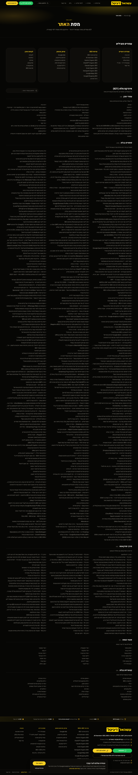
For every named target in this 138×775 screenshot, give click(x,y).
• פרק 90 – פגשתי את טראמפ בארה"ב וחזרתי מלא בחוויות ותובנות (27, 631)
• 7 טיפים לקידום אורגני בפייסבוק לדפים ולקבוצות (32, 167)
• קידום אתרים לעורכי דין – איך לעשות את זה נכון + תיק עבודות (71, 474)
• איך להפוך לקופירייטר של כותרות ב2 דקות (119, 211)
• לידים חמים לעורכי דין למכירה (37, 356)
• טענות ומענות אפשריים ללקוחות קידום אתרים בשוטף (73, 322)
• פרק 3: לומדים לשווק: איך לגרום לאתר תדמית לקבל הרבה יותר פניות (69, 573)
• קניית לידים (85, 697)
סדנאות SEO (29, 68)
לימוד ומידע (79, 3)
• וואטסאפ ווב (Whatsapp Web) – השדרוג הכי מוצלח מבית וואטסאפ (26, 306)
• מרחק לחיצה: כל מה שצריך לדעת (122, 411)
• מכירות (86, 689)
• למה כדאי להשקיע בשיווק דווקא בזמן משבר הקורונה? (116, 361)
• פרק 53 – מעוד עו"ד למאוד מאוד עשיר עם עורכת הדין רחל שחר (113, 597)
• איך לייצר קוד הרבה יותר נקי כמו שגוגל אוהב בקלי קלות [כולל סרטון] (112, 222)
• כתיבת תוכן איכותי (83, 351)
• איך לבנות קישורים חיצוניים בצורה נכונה (34, 190)
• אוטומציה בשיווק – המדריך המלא (36, 172)
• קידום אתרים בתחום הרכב (124, 464)
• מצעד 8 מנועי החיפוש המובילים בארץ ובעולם (118, 409)
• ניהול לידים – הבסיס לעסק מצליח (122, 414)
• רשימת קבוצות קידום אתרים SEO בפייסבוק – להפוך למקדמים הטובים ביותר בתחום (26, 495)
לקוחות (31, 55)
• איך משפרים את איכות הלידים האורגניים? (34, 251)
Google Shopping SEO (90, 76)
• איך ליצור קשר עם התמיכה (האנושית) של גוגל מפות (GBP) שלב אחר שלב (69, 225)
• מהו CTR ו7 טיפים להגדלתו (124, 395)
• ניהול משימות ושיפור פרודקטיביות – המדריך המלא (31, 414)
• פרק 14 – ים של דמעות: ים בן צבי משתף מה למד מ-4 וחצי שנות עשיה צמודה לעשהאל (26, 557)
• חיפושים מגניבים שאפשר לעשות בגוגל (77, 319)
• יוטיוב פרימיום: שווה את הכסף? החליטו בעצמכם (32, 322)
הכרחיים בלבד (39, 768)
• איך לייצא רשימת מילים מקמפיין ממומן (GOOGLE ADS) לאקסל (113, 219)
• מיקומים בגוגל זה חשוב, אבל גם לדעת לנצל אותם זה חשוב (72, 401)
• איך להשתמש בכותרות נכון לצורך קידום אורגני (32, 214)
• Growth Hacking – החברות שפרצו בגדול (34, 535)
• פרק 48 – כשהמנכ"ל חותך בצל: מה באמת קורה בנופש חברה (114, 591)
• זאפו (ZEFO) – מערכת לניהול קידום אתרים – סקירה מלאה (115, 309)
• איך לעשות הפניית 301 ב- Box (123, 238)
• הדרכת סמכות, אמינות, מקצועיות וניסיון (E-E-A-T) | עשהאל (29, 280)
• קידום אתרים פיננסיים (125, 477)
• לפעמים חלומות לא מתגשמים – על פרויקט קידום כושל (116, 366)
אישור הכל (39, 763)
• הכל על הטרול (84, 293)
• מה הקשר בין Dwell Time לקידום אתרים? (34, 377)
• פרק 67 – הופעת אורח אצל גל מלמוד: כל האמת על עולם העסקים (113, 610)
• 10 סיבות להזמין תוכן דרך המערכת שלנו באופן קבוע (74, 154)
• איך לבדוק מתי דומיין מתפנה (123, 185)
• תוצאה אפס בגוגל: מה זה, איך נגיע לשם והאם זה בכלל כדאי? (114, 527)
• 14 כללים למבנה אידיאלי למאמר (36, 156)
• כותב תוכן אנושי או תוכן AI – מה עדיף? (77, 332)
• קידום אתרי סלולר (126, 456)
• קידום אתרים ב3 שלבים (82, 458)
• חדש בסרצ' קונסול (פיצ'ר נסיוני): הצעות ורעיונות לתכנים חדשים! (27, 311)
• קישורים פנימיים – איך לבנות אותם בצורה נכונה (118, 485)
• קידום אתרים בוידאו (40, 128)
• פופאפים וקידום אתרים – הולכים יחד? (77, 435)
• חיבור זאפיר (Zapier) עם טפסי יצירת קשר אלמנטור (74, 317)
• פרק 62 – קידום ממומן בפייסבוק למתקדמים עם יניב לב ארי (72, 604)
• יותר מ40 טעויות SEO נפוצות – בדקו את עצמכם (118, 327)
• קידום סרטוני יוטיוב (40, 479)
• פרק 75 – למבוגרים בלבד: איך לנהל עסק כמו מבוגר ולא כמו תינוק (113, 618)
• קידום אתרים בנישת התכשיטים (37, 461)
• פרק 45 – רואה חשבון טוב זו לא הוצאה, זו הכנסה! (117, 589)
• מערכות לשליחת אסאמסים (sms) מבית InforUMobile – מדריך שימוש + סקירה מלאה (26, 403)
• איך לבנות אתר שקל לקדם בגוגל (36, 188)
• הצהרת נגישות (127, 113)
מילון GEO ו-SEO (40, 750)
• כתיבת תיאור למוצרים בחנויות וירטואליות (34, 353)
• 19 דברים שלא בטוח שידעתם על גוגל (121, 161)
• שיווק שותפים (127, 699)
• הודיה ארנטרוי (84, 653)
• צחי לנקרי (86, 664)
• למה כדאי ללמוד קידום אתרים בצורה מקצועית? (75, 361)
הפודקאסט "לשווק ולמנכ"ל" (37, 735)
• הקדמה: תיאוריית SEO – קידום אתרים (121, 303)
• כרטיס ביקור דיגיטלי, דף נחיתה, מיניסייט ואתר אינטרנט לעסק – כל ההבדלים (26, 345)
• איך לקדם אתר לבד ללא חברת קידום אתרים (119, 246)
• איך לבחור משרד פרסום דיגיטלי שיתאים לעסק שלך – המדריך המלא (69, 188)
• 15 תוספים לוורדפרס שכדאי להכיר (78, 159)
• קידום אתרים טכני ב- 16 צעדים (80, 466)
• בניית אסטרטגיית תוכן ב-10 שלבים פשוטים (119, 267)
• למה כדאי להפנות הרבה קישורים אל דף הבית (33, 359)
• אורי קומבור (42, 648)
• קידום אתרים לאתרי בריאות (123, 469)
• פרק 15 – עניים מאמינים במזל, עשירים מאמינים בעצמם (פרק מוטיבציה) (112, 560)
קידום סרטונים (61, 68)
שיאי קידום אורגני (40, 738)
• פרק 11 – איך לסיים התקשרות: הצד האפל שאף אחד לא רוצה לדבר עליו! (26, 555)
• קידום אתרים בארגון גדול (124, 461)
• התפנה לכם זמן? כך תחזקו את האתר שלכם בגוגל (117, 306)
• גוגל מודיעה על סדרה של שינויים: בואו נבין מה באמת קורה (115, 269)
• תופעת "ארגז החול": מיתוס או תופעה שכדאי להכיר (31, 524)
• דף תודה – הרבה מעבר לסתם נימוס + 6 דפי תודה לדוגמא (30, 272)
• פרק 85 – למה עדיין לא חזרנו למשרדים (34, 626)
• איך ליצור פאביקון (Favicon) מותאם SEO (76, 222)
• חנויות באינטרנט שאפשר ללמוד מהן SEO (34, 319)
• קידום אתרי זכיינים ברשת (81, 453)
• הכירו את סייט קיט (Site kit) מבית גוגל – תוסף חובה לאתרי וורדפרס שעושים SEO (69, 290)
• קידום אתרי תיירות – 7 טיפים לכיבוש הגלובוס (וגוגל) (74, 456)
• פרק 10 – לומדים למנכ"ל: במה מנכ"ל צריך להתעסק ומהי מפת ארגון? (69, 555)
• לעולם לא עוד (42, 364)
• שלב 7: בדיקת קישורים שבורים (80, 516)
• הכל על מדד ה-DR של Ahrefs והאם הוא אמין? (32, 293)
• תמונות (129, 136)
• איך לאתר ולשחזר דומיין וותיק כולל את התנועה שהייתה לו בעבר (113, 183)
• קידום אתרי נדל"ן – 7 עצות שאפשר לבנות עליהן (32, 453)
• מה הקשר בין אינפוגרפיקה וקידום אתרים (77, 377)
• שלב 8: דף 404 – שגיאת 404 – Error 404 (34, 516)
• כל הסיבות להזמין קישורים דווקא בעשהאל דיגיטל (74, 338)
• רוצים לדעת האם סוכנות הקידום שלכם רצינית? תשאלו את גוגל (28, 490)
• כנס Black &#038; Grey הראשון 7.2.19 (77, 345)
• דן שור (44, 651)
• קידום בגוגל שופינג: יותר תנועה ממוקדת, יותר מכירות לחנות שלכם (70, 131)
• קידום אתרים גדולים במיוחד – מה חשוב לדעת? (32, 464)
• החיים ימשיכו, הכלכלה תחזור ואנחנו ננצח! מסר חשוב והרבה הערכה (69, 285)
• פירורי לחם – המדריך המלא (81, 437)
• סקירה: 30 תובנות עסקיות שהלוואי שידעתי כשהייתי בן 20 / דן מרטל (112, 427)
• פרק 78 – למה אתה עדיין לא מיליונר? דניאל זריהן (117, 620)
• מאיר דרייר (128, 659)
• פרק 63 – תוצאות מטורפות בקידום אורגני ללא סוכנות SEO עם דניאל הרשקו (26, 604)
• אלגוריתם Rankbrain (125, 256)
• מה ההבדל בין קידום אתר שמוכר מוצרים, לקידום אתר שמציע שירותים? (112, 377)
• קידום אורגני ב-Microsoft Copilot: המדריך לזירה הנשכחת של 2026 (26, 445)
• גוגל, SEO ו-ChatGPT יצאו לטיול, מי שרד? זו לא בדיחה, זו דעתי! (70, 269)
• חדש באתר (42, 113)
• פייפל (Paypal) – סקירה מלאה (37, 435)
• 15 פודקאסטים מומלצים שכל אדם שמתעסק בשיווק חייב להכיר (113, 159)
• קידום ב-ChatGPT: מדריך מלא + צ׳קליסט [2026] (117, 479)
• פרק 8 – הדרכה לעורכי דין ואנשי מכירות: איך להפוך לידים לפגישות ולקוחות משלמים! (26, 620)
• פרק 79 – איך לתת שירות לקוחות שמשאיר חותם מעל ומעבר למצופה (69, 620)
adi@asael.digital (125, 763)
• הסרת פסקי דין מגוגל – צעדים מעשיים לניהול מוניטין (31, 298)
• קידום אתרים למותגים (39, 472)
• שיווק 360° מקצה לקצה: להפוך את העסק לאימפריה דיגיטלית (28, 134)
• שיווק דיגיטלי (85, 500)
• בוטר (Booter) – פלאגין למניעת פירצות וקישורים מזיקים (115, 264)
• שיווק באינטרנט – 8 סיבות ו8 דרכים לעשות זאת (118, 500)
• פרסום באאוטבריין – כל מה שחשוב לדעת (34, 440)
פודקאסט (30, 63)
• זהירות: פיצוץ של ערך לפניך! (123, 311)
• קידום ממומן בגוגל (126, 697)
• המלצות (129, 110)
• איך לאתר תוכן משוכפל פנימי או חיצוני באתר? (75, 183)
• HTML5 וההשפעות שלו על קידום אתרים (120, 537)
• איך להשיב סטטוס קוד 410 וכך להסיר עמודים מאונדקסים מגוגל (113, 214)
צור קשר (63, 3)
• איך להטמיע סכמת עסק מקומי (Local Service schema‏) (29, 206)
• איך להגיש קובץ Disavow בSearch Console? (118, 206)
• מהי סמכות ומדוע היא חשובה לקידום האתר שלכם (31, 395)
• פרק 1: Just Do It (126, 555)
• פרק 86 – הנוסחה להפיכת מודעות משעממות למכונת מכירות (114, 628)
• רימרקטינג (128, 493)
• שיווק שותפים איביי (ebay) (38, 500)
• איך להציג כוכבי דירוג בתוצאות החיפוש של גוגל (32, 211)
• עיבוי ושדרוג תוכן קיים (39, 430)
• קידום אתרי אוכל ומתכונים (81, 448)
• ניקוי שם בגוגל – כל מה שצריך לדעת (78, 419)
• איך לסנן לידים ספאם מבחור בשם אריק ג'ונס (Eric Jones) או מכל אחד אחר (26, 230)
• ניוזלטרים (43, 689)
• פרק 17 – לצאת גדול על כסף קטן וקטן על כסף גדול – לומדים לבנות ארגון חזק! (26, 560)
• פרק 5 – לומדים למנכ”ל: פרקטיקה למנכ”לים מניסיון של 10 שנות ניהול (26, 591)
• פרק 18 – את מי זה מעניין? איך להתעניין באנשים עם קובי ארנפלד (113, 562)
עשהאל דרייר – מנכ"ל (123, 63)
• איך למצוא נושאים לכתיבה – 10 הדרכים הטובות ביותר (116, 230)
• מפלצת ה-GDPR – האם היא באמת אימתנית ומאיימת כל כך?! (71, 406)
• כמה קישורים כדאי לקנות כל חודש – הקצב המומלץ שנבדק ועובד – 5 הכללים (112, 345)
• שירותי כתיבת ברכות (125, 511)
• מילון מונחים (128, 689)
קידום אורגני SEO (92, 55)
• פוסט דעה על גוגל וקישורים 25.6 (122, 435)
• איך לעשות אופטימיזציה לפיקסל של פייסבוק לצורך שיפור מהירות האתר (26, 235)
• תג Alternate (85, 522)
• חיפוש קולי (128, 319)
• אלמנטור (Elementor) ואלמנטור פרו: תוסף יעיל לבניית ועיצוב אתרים (69, 256)
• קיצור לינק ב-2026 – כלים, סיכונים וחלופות (119, 482)
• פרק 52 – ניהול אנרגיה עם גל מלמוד (35, 594)
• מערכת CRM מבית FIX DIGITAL (122, 406)
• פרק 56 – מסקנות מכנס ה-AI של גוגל (121, 599)
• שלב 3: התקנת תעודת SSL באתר (79, 514)
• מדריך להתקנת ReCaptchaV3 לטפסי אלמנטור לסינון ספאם (71, 369)
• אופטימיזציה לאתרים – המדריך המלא (121, 175)
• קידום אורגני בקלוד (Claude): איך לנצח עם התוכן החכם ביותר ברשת (112, 128)
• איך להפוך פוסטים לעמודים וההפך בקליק (77, 211)
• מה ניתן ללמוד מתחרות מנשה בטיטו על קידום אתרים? (116, 390)
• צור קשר (43, 123)
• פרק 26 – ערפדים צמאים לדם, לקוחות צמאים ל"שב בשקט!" (114, 570)
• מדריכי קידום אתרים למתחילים (37, 684)
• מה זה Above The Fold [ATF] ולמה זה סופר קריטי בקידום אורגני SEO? (69, 382)
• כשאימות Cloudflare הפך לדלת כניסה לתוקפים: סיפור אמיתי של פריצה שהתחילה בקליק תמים (112, 348)
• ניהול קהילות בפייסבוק (82, 416)
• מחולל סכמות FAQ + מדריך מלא (122, 401)
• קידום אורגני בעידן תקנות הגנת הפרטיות (120, 448)
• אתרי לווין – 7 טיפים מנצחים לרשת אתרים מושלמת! (116, 261)
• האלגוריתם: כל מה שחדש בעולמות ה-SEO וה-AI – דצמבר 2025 (28, 274)
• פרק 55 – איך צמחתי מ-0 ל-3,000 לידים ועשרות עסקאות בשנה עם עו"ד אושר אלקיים (26, 597)
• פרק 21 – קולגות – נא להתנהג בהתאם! (77, 565)
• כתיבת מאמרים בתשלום (124, 351)
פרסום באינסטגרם (60, 60)
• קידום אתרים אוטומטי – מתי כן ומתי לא (120, 458)
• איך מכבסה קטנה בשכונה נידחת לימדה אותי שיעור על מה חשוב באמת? (69, 251)
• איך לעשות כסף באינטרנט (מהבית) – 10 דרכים (75, 238)
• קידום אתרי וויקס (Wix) (39, 451)
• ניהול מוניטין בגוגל (126, 121)
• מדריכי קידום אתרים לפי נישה (80, 686)
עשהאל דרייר (41, 732)
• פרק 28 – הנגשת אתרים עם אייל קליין (35, 570)
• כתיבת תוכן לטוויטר (40, 351)
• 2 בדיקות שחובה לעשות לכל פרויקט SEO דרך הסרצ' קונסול (71, 161)
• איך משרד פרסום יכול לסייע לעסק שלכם (120, 253)
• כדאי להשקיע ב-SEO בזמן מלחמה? (121, 332)
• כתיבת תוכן (85, 684)
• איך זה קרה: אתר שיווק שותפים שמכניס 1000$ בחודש (73, 180)
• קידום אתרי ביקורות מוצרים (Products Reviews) (117, 451)
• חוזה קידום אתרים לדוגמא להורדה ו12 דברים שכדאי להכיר (29, 314)
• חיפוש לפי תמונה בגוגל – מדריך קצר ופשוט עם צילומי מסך (29, 317)
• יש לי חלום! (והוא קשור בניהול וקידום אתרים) (33, 330)
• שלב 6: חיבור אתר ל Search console (121, 516)
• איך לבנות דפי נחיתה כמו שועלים (122, 190)
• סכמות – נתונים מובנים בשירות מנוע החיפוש (33, 424)
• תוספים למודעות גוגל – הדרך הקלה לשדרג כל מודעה (74, 524)
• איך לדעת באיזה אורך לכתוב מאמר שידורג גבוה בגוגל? (30, 198)
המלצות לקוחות (40, 747)
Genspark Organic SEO (90, 71)
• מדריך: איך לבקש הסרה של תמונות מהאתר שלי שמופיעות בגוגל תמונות (26, 374)
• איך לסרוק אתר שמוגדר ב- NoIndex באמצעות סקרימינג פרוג (114, 232)
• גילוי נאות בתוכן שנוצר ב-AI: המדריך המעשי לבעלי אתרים (29, 269)
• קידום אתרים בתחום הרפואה (80, 464)
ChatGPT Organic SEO (90, 63)
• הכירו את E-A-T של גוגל (125, 293)
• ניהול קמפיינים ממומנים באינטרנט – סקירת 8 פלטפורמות (115, 419)
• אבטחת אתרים (127, 678)
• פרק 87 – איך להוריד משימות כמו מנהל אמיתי (75, 628)
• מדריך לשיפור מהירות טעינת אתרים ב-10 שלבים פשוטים (115, 372)
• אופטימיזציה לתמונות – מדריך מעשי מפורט (76, 175)
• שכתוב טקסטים (84, 511)
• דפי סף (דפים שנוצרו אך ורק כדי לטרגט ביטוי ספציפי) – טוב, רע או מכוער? (112, 274)
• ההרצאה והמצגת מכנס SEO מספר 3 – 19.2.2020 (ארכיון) (72, 282)
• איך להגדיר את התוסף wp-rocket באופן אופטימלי (117, 204)
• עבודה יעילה (85, 692)
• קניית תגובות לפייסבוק (39, 487)
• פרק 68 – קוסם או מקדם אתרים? (79, 610)
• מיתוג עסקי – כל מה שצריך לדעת (36, 401)
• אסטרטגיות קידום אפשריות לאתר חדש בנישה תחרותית (73, 259)
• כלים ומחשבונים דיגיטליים (81, 681)
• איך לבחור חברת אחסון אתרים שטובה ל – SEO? (118, 188)
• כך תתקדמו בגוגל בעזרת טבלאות (36, 335)
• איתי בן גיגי (128, 651)
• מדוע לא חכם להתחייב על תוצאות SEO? (34, 366)
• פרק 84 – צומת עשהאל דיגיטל (80, 626)
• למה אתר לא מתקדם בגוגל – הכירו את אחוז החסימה (74, 359)
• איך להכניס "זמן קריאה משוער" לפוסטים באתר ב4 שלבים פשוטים (70, 209)
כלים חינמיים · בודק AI (38, 753)
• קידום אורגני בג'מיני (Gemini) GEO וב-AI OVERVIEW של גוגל (114, 126)
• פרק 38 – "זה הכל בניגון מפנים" (79, 581)
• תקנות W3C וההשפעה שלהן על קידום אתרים (118, 529)
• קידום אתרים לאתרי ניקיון (38, 469)
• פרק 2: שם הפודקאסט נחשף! (37, 562)
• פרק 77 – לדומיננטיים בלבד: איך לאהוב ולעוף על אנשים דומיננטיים (26, 618)
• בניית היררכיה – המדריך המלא (80, 267)
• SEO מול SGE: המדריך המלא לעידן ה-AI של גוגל (118, 540)
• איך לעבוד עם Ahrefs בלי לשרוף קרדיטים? (33, 232)
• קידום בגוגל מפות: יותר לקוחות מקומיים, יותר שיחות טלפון (115, 131)
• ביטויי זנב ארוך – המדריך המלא (80, 264)
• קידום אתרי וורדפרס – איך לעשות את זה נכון (119, 453)
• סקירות (129, 692)
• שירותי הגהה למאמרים (39, 508)
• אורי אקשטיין (85, 648)
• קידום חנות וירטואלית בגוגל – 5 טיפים (78, 479)
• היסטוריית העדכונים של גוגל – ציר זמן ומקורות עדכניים (30, 288)
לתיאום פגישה (12, 3)
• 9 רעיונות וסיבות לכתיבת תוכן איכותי (121, 172)
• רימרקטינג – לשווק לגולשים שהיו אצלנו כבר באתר (74, 493)
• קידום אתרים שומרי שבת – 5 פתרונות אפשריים (75, 477)
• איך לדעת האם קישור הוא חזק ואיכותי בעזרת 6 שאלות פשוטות (70, 201)
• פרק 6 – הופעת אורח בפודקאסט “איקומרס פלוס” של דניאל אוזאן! (69, 602)
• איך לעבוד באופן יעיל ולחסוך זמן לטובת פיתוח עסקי (74, 232)
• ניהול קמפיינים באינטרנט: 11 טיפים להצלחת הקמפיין (30, 416)
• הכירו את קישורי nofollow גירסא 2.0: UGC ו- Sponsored (29, 290)
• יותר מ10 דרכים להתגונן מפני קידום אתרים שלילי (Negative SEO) (69, 324)
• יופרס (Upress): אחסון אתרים (123, 324)
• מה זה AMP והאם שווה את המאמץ (36, 382)
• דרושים (129, 107)
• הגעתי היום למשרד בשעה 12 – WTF (121, 280)
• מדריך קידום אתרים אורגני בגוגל (122, 374)
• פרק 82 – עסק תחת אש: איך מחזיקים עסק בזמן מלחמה (29, 623)
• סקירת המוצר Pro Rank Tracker (79, 427)
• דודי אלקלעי (85, 651)
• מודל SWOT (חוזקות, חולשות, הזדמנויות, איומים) (117, 398)
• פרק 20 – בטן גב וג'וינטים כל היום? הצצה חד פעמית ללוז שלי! (114, 565)
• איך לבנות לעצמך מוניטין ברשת (80, 190)
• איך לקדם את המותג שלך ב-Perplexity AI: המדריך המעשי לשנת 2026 (26, 243)
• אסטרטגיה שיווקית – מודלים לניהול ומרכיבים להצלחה (116, 259)
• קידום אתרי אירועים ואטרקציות (36, 448)
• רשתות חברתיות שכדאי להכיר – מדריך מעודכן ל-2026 (116, 498)
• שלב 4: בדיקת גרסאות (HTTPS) (36, 514)
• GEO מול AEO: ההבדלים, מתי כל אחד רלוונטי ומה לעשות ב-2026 (113, 535)
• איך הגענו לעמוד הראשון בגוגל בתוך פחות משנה (118, 180)
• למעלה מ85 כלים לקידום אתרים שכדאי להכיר (75, 364)
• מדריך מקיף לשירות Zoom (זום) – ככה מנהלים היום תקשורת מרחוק (26, 372)
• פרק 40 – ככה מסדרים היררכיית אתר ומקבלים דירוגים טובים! (71, 583)
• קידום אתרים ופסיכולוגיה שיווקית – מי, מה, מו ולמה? (116, 466)
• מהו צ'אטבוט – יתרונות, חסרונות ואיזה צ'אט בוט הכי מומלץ (29, 393)
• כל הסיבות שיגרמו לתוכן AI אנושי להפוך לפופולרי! (31, 338)
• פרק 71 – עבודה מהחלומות (38, 612)
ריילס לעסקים (61, 65)
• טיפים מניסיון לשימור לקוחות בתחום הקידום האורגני (116, 322)
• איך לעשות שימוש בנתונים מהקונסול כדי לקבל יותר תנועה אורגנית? (112, 240)
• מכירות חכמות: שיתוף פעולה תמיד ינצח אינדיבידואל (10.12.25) (113, 403)
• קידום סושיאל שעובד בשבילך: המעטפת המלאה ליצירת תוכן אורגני (112, 134)
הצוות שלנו (126, 60)
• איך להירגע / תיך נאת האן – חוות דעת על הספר (118, 209)
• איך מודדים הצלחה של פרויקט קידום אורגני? (76, 248)
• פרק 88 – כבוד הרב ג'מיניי (38, 628)
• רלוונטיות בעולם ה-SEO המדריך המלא (121, 495)
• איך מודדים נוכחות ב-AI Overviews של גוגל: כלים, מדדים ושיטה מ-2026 (26, 248)
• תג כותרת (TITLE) (83, 519)
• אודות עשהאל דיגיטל (82, 105)
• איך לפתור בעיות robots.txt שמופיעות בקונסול (118, 243)
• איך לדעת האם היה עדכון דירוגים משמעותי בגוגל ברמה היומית (114, 201)
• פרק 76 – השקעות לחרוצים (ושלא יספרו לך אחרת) (74, 618)
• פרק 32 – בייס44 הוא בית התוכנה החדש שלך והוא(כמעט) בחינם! (70, 576)
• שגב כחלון (43, 664)
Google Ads (61, 55)
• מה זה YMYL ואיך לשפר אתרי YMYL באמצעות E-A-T (73, 385)
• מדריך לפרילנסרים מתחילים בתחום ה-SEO (33, 369)
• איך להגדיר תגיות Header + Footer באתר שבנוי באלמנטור (29, 204)
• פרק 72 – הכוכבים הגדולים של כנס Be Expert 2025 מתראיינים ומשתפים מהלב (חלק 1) (112, 615)
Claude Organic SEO (91, 65)
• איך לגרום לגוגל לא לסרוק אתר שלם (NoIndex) (118, 196)
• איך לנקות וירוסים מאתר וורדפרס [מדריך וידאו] (75, 230)
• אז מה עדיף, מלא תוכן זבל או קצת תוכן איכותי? (118, 177)
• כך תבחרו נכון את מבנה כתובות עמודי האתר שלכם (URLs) (72, 335)
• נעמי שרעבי (85, 659)
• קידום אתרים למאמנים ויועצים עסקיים (77, 472)
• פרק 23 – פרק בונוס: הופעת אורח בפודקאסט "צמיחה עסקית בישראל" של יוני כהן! (112, 568)
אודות (89, 3)
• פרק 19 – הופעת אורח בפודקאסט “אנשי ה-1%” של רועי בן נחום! (70, 562)
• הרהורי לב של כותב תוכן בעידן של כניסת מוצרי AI (74, 303)
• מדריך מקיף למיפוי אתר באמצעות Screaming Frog (74, 372)
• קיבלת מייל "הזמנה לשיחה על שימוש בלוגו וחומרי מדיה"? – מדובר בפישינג (112, 445)
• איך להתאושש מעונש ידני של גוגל (122, 217)
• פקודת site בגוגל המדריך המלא (122, 440)
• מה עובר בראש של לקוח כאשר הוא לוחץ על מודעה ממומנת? (114, 393)
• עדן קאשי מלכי (127, 661)
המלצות (31, 58)
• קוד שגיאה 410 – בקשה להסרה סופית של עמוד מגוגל (73, 443)
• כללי (130, 684)
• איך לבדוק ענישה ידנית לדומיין (80, 185)
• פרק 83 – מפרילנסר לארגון (124, 626)
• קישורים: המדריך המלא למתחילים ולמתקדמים (75, 485)
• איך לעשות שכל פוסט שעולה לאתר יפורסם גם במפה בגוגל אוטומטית (69, 240)
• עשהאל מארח (41, 692)
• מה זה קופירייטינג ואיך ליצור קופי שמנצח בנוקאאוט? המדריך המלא (69, 380)
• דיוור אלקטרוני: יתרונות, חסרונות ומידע (77, 272)
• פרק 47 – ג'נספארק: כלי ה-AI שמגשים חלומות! (32, 589)
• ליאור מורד (85, 656)
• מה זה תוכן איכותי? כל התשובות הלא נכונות (33, 380)
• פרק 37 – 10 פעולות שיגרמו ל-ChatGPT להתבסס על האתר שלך (113, 581)
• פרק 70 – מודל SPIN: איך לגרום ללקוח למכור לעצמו (73, 612)
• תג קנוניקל (43, 519)
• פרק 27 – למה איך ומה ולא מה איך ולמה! (77, 570)
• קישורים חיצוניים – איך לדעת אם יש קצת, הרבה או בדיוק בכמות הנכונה (26, 482)
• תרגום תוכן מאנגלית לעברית (38, 529)
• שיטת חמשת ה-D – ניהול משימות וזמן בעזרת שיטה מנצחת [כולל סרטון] (112, 506)
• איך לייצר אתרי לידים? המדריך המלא (78, 219)
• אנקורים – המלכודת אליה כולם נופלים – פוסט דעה (31, 256)
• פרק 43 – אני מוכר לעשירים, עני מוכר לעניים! (75, 586)
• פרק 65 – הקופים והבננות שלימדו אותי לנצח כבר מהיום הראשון (70, 607)
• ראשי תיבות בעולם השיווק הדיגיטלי (78, 490)
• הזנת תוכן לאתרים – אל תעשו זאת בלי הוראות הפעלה (30, 282)
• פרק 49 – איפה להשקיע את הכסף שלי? (77, 591)
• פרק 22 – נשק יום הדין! (39, 565)
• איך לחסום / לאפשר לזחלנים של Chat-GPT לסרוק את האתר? (28, 217)
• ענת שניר (43, 661)
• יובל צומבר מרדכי (126, 656)
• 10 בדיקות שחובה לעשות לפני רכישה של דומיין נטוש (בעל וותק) (113, 151)
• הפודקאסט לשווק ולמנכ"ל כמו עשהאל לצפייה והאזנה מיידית (28, 110)
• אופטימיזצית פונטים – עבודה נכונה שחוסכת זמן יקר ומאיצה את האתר (26, 175)
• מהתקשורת (128, 118)
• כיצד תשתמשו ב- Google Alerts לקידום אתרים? (118, 335)
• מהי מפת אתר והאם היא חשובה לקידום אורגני (75, 395)
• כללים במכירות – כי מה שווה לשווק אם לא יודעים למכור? (115, 343)
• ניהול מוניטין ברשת (83, 414)
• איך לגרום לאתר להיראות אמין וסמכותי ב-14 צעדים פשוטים (28, 193)
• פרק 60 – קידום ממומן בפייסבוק (36, 602)
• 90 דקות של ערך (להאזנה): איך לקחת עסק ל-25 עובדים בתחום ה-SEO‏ (69, 172)
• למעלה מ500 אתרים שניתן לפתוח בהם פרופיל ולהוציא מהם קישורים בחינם (112, 364)
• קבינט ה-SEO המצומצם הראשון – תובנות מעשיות (117, 443)
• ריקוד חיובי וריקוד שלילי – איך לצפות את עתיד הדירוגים (30, 493)
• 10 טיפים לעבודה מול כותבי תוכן (122, 154)
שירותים (97, 3)
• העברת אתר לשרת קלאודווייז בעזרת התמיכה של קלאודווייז (72, 110)
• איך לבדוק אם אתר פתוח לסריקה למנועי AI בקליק (31, 183)
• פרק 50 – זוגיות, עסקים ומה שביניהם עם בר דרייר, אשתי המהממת (113, 594)
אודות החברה (126, 58)
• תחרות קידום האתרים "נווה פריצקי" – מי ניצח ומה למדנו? (72, 527)
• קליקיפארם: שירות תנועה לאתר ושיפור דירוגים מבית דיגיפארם (28, 485)
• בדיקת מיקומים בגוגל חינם (81, 261)
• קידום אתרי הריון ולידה (82, 451)
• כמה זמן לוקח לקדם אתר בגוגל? (79, 343)
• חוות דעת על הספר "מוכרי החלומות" (78, 314)
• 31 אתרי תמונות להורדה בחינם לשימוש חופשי (75, 164)
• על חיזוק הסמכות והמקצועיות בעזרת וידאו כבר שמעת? (73, 432)
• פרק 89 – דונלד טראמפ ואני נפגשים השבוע (119, 631)
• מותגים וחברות (84, 118)
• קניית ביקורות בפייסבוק (82, 487)
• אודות (130, 105)
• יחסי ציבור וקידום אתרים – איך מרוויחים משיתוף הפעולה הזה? (28, 327)
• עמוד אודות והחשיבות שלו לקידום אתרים (34, 432)
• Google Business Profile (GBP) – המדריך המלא (74, 535)
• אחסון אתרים (85, 678)
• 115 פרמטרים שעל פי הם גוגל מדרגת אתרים (119, 156)
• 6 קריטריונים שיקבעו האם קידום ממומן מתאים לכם (74, 167)
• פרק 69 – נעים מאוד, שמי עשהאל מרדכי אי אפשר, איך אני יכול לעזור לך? (26, 610)
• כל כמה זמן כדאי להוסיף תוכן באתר (121, 340)
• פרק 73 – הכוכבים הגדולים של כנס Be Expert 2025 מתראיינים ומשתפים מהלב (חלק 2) (69, 615)
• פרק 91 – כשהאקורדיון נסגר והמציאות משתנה (118, 633)
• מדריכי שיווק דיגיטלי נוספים (37, 686)
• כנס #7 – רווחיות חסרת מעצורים (79, 115)
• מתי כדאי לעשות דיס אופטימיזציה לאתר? (77, 411)
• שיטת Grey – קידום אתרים (81, 506)
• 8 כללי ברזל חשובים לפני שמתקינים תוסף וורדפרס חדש (72, 169)
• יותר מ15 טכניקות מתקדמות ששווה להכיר (33, 324)
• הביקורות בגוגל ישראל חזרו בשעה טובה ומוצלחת (75, 277)
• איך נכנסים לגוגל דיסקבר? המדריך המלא (77, 253)
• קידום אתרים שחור (40, 477)
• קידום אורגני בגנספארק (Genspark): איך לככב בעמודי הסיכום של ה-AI (69, 126)
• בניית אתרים (42, 678)
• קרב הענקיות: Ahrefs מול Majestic (121, 490)
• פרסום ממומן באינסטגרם (124, 123)
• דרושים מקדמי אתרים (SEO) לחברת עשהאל (76, 107)
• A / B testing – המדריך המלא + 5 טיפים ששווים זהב (73, 532)
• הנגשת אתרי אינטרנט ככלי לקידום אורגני (120, 298)
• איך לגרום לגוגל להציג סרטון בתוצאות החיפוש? (32, 196)
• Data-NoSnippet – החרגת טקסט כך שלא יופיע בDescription (28, 532)
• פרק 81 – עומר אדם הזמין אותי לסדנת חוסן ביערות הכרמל (72, 623)
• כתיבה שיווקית (84, 348)
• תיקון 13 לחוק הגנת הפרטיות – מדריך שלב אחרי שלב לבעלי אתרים (26, 527)
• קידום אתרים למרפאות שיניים (123, 474)
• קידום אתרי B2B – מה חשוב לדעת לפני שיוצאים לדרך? (30, 456)
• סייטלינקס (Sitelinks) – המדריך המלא (77, 424)
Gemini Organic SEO (91, 60)
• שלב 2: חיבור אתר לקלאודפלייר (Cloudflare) (118, 514)
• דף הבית (43, 105)
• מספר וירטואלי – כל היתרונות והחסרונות (77, 403)
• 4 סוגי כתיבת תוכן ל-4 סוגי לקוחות (36, 164)
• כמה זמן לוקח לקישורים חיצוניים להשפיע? (33, 343)
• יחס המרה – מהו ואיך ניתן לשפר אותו (78, 327)
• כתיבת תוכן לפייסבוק (125, 353)
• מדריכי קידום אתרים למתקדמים (122, 686)
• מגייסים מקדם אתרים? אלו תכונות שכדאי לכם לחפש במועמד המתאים (69, 366)
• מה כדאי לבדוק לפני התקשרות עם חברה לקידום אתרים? (29, 387)
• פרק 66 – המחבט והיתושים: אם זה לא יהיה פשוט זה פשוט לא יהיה (26, 607)
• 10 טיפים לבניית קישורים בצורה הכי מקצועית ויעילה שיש (29, 151)
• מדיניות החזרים (41, 115)
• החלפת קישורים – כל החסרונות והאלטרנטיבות (32, 285)
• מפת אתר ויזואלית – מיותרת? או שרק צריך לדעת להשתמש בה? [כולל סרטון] (26, 406)
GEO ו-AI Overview (91, 58)
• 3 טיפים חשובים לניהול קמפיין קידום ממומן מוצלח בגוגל (115, 164)
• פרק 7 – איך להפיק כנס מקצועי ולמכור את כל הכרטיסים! (115, 612)
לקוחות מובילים (19, 738)
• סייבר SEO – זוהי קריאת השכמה (122, 424)
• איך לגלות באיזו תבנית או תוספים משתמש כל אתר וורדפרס (72, 193)
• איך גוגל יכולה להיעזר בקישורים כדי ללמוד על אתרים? (30, 177)
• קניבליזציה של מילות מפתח (123, 487)
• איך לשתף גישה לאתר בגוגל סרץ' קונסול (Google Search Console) (112, 248)
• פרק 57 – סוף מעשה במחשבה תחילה (78, 599)
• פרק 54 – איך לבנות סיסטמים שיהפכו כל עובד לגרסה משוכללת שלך (69, 597)
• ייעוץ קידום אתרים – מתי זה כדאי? (79, 330)
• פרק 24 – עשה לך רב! (82, 568)
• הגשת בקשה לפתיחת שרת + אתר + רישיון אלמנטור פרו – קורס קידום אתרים (26, 107)
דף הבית (126, 16)
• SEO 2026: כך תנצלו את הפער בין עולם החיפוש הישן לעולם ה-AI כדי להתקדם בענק (26, 537)
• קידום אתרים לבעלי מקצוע (124, 472)
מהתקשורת (29, 65)
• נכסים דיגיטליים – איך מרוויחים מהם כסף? (33, 419)
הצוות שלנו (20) (19, 735)
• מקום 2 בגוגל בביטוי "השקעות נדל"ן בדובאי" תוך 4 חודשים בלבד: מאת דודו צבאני (26, 409)
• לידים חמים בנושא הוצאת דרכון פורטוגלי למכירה (75, 356)
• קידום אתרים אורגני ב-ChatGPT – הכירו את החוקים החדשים (71, 128)
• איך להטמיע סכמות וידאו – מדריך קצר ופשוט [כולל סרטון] (72, 206)
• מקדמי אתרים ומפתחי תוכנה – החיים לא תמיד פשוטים (73, 409)
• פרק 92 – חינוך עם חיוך (82, 633)
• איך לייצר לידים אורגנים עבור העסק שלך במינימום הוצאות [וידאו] (27, 219)
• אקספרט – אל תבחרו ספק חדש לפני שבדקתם (32, 259)
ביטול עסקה (24, 772)
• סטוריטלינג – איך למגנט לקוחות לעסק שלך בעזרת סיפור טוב (71, 422)
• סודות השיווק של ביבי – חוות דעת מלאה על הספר (117, 422)
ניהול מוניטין (93, 79)
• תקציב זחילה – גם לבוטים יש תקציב (78, 529)
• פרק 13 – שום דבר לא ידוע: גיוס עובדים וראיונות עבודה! (73, 557)
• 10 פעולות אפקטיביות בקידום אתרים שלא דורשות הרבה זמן (28, 154)
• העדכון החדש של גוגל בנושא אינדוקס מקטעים (75, 301)
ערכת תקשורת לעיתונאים (38, 744)
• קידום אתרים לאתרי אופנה (38, 466)
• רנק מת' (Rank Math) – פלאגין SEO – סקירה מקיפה (73, 495)
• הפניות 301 (42, 301)
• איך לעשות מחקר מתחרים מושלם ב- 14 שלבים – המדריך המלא (27, 238)
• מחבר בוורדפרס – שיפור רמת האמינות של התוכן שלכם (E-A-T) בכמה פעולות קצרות (26, 398)
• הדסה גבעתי (128, 653)
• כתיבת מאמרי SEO (40, 348)
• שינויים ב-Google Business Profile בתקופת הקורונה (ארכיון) (28, 506)
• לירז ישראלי (42, 656)
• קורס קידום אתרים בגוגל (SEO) (37, 443)
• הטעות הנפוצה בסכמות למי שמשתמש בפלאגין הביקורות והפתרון (113, 288)
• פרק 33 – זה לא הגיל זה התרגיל (37, 576)
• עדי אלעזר (43, 659)
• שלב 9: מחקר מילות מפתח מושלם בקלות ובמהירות (117, 519)
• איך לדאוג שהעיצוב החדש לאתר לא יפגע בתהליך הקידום (72, 198)
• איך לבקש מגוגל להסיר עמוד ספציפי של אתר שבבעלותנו (115, 193)
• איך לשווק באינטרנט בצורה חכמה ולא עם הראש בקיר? (73, 246)
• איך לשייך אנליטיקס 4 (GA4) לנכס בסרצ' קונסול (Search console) (26, 246)
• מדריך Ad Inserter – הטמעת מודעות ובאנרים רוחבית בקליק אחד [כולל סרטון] (69, 374)
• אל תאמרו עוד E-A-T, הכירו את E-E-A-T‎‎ (34, 253)
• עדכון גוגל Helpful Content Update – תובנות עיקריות (73, 430)
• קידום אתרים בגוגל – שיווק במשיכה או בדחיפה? (75, 461)
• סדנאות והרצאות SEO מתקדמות (79, 121)
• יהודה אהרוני (42, 653)
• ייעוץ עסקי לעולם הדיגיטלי (124, 330)
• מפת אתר (43, 118)
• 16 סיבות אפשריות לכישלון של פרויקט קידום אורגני (31, 159)
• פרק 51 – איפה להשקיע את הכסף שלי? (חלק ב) (75, 594)
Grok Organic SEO (91, 68)
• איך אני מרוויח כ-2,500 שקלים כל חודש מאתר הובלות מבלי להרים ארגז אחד (69, 177)
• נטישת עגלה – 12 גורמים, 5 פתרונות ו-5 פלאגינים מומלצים (29, 411)
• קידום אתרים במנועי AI (39, 694)
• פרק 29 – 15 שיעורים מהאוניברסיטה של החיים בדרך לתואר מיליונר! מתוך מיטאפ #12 (112, 573)
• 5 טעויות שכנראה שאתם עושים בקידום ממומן (118, 167)
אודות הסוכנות (19, 732)
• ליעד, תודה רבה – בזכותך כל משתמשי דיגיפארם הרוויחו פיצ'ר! (114, 359)
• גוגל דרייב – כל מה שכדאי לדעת (36, 267)
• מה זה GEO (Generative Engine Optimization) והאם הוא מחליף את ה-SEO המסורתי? (112, 385)
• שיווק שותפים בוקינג (82, 503)
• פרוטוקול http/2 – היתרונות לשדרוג (78, 440)
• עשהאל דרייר (42, 121)
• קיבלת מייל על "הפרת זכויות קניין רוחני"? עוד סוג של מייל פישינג (70, 445)
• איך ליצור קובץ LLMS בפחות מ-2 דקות (34, 222)
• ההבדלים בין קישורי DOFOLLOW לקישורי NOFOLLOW (115, 282)
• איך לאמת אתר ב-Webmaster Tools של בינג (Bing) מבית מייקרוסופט (26, 180)
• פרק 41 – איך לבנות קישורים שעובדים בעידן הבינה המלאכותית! (27, 583)
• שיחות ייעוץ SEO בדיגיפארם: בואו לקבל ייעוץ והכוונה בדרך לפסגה (27, 503)
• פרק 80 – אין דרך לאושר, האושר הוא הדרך (119, 623)
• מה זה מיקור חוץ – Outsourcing (122, 380)
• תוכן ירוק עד (128, 524)
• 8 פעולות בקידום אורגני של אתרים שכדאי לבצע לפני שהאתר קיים (27, 169)
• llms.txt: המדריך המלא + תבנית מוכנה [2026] (75, 537)
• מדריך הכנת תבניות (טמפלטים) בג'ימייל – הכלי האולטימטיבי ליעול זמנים (112, 369)
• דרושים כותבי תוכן (83, 274)
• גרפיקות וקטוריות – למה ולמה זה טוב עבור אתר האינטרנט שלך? (113, 272)
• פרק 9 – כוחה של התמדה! (81, 631)
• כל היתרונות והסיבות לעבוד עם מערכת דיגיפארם (118, 338)
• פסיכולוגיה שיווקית (126, 694)
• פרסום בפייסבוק (84, 694)
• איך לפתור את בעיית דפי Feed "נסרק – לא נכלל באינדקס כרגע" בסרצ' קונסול (26, 240)
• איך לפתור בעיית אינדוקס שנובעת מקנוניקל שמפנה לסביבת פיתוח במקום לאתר (69, 243)
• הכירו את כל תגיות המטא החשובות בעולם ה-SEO (117, 290)
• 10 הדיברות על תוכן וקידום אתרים (79, 151)
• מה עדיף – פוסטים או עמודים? (80, 390)
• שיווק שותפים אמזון (126, 503)
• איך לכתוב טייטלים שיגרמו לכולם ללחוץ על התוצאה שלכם (115, 227)
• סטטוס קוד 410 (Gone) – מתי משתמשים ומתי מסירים (30, 422)
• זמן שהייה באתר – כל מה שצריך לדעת (78, 311)
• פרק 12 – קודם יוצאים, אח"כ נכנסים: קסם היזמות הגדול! (115, 557)
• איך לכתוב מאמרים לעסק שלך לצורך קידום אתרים (31, 227)
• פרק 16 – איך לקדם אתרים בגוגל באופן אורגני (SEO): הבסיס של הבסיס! (69, 560)
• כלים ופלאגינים (41, 681)
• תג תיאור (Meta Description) (123, 522)
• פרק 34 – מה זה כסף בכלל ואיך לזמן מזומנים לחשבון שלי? (115, 578)
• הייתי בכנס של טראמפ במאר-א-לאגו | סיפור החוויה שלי (73, 288)
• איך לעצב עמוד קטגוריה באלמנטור (79, 235)
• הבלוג (44, 277)
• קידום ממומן (42, 131)
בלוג (70, 3)
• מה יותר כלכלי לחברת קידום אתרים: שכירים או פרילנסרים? (71, 387)
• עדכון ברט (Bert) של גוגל (124, 430)
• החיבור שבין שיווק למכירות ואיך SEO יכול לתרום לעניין (116, 285)
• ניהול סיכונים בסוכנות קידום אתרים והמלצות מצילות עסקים (114, 416)
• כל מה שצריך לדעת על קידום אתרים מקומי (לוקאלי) (74, 340)
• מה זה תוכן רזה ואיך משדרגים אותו (122, 382)
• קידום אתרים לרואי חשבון (38, 474)
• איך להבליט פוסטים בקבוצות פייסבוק (35, 201)
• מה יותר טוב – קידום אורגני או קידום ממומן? (119, 387)
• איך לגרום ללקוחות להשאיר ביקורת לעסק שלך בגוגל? (116, 198)
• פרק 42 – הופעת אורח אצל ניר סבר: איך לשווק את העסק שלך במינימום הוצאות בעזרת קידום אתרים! (112, 586)
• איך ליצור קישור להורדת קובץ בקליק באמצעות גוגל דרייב (115, 225)
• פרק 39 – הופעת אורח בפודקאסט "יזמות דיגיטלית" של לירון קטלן (27, 581)
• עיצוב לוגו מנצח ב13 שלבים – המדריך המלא (119, 432)
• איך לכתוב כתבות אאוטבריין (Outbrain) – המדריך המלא (72, 227)
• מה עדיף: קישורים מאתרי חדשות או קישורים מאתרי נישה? (29, 390)
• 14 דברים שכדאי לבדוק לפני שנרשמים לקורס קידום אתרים (72, 156)
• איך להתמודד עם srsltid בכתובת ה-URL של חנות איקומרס (72, 217)
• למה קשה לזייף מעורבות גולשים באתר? (34, 361)
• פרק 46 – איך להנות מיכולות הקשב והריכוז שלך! (75, 589)
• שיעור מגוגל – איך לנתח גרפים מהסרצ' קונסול (118, 508)
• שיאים (87, 134)
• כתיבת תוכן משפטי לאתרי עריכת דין (78, 353)
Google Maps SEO (91, 73)
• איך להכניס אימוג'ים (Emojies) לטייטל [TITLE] (32, 209)
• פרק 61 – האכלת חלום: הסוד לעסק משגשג (119, 604)
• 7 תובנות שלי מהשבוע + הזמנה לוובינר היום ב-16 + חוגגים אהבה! (113, 169)
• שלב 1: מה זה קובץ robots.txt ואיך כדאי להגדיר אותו (30, 511)
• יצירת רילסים (128, 115)
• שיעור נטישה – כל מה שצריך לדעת (78, 508)
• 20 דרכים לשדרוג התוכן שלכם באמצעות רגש (33, 161)
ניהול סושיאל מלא (60, 63)
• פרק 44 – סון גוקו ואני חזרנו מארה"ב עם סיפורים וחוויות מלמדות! (27, 586)
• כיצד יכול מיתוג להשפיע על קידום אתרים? (33, 332)
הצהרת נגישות (15, 772)
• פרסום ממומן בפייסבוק (82, 123)
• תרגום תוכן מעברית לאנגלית (123, 532)
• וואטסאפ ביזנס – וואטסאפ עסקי (79, 306)
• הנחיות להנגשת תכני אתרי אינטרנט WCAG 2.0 (75, 298)
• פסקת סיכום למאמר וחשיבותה (37, 437)
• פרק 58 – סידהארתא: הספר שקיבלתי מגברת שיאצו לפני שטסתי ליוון (26, 599)
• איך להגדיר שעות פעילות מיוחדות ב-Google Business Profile (71, 204)
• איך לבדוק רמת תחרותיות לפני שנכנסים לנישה (32, 185)
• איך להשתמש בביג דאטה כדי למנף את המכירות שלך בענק (72, 214)
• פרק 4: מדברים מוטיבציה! (124, 583)
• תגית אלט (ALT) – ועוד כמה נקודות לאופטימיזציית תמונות (29, 522)
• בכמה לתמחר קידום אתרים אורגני (36, 264)
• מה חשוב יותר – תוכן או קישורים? (36, 385)
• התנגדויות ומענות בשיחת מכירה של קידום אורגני (32, 303)
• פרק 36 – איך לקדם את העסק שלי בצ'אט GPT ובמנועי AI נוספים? (27, 578)
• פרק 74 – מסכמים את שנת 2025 (36, 615)
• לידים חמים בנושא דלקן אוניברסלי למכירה (119, 356)
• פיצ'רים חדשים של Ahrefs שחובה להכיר (120, 437)
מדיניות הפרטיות (74, 769)
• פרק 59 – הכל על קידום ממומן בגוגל (121, 602)
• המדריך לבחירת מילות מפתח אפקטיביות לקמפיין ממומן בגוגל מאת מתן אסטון (26, 296)
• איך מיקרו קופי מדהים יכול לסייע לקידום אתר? (118, 251)
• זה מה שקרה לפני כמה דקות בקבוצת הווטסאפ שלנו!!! (30, 309)
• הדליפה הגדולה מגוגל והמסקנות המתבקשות (76, 280)
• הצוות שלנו (85, 113)
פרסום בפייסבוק (60, 58)
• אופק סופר (128, 648)
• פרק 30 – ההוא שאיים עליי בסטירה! (35, 573)
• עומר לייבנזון (85, 661)
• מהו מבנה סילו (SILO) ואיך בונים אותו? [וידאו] (75, 393)
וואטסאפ (121, 751)
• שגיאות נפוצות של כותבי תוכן (37, 498)
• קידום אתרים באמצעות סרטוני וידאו (35, 458)
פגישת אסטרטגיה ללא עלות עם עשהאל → (112, 755)
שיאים (31, 60)
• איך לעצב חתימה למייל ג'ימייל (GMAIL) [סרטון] (118, 235)
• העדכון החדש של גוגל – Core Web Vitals (119, 301)
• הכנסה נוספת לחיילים (125, 296)
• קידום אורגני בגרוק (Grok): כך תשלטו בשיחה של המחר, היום (28, 126)
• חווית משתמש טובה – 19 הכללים (122, 314)
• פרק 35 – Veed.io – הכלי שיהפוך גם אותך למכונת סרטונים (71, 578)
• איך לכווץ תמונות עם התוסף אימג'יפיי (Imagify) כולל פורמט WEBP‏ (26, 225)
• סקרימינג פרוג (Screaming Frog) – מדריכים (33, 427)
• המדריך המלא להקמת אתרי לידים (79, 296)
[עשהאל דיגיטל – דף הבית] (121, 3)
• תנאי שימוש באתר (83, 136)
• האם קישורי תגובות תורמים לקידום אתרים (119, 277)
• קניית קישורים (41, 697)
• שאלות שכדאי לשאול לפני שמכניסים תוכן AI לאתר (74, 498)
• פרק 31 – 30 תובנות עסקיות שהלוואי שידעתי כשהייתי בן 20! (114, 576)
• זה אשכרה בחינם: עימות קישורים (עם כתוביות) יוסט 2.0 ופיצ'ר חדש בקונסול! (69, 309)
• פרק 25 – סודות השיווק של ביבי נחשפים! (34, 568)
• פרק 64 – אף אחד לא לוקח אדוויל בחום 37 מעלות (117, 607)
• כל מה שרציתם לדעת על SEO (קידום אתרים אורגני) (31, 340)
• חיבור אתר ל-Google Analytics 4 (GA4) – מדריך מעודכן (115, 317)
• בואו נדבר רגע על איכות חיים (37, 261)
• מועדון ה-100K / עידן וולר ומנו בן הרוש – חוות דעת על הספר (71, 398)
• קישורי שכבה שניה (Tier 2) (81, 482)
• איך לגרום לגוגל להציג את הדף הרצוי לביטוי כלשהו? (74, 196)
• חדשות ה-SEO (127, 681)
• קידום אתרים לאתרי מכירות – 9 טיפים (77, 469)
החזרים (30, 772)
